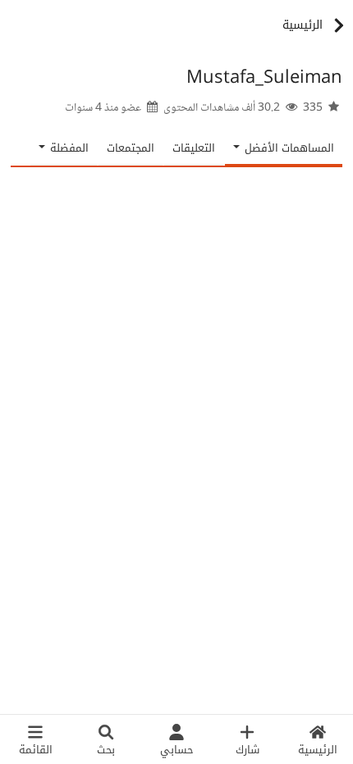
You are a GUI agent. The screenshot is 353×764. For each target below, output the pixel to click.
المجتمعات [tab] (130, 148)
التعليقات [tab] (193, 148)
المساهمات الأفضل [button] (287, 148)
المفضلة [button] (68, 148)
